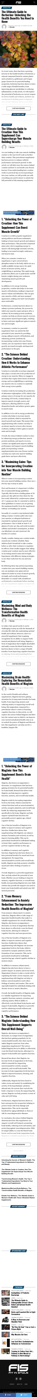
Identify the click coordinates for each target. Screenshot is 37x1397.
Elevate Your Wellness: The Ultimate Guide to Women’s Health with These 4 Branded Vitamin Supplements (18, 1198)
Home (26, 1384)
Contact (12, 1384)
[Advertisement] (18, 196)
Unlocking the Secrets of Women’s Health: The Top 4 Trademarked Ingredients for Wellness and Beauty (18, 1162)
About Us (19, 1384)
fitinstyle (12, 27)
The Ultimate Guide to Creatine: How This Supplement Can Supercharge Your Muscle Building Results (17, 1172)
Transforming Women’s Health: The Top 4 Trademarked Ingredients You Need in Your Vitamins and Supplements (17, 1181)
